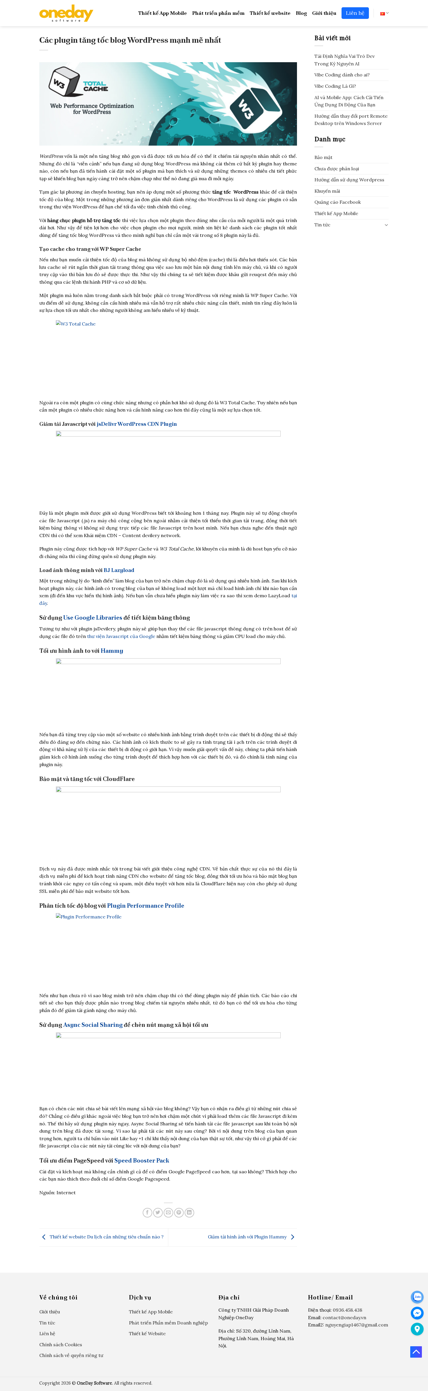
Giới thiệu (324, 13)
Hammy (112, 651)
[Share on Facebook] (147, 1212)
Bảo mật (323, 157)
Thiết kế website (270, 13)
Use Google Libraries (92, 617)
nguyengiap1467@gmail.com (356, 1325)
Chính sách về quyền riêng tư (71, 1355)
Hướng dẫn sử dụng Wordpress (349, 180)
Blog (301, 13)
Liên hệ (355, 13)
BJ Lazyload (119, 570)
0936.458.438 (347, 1310)
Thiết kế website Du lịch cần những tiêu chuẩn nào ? (106, 1237)
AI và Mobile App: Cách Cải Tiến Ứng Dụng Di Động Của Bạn (348, 101)
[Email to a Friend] (168, 1212)
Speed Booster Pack (141, 1160)
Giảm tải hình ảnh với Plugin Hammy (248, 1237)
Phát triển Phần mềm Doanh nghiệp (168, 1323)
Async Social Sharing (93, 1025)
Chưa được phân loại (336, 168)
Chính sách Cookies (60, 1344)
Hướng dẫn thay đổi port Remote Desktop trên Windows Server (351, 119)
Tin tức (322, 225)
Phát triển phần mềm (218, 13)
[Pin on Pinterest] (179, 1212)
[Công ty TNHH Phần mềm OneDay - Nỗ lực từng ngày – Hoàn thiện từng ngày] (66, 13)
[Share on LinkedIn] (189, 1212)
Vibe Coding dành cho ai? (342, 75)
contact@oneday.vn (344, 1317)
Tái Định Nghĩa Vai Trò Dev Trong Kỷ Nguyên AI (344, 60)
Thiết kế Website (147, 1333)
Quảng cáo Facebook (337, 202)
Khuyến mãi (327, 191)
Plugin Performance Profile (145, 905)
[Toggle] (386, 224)
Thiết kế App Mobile (162, 13)
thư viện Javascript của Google (121, 636)
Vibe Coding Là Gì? (335, 86)
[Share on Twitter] (158, 1212)
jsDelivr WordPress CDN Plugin (137, 424)
